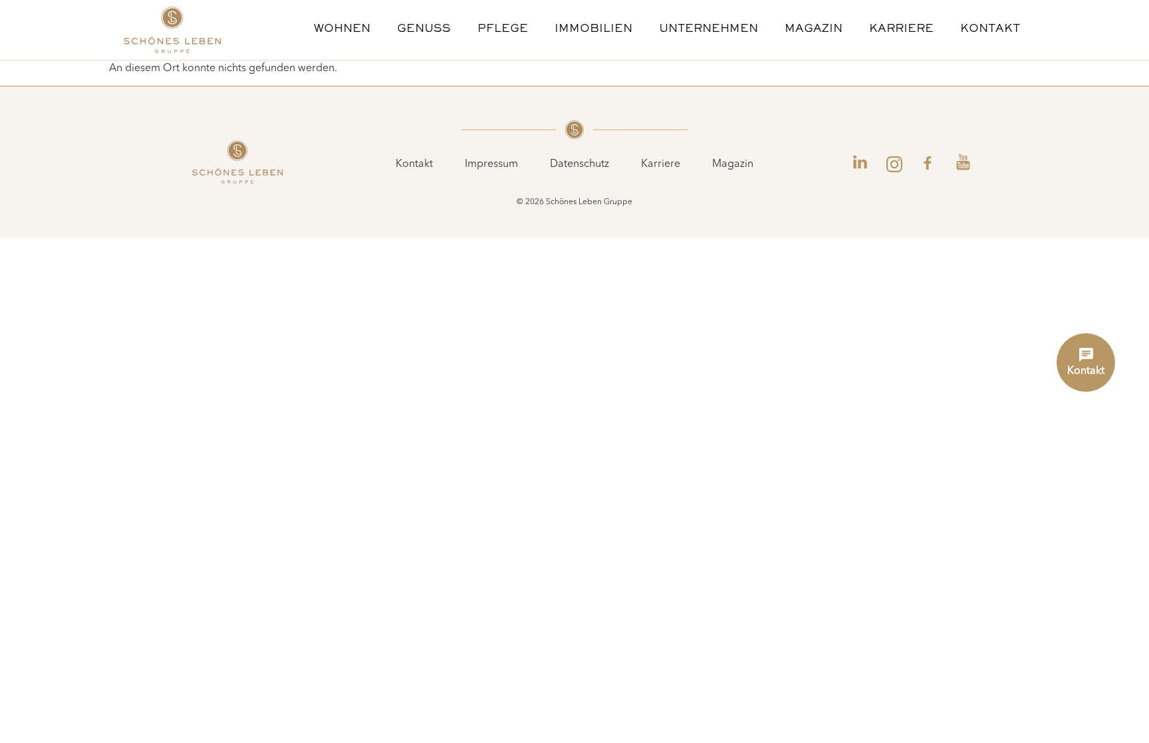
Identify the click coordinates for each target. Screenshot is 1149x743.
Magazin (813, 30)
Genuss (424, 30)
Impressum (491, 164)
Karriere (901, 30)
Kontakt (990, 30)
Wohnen (342, 30)
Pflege (502, 30)
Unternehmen (708, 30)
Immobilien (593, 30)
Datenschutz (579, 164)
